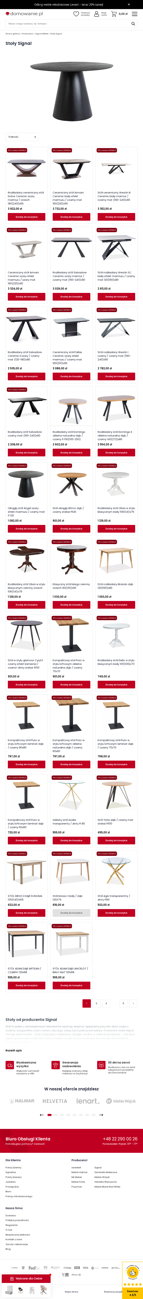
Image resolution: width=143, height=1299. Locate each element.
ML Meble (77, 1177)
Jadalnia (11, 1182)
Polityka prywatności (17, 1220)
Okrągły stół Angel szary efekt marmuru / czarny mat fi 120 (26, 511)
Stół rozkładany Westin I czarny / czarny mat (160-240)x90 (114, 355)
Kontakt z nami (14, 1239)
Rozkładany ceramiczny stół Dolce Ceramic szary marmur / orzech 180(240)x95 (26, 198)
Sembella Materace (106, 1172)
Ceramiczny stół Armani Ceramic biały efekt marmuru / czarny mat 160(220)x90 (68, 198)
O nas (9, 1229)
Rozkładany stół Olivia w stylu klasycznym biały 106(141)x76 (116, 510)
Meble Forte (78, 1182)
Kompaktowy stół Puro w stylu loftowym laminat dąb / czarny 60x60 (26, 823)
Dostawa (11, 1215)
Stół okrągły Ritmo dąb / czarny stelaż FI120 (68, 510)
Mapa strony (71, 1291)
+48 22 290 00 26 (120, 1139)
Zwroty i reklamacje (17, 1244)
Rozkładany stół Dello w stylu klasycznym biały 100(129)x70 (116, 662)
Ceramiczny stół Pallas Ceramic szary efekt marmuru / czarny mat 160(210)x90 (67, 357)
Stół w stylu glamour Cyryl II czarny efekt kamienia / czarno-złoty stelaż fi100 (25, 663)
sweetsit (76, 1167)
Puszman (77, 1186)
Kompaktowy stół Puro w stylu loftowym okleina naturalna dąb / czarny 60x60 (69, 745)
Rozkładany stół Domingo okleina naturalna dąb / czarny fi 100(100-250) (69, 435)
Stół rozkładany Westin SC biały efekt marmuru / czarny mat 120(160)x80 (116, 276)
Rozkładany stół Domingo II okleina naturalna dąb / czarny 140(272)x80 (115, 435)
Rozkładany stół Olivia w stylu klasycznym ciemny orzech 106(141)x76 (26, 587)
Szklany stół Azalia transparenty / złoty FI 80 (69, 821)
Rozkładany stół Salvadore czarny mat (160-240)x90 (25, 433)
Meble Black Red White (107, 1186)
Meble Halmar (80, 1172)
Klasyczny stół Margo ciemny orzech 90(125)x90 (71, 586)
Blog (8, 1249)
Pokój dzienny (13, 1167)
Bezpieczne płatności (18, 1234)
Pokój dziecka (13, 1177)
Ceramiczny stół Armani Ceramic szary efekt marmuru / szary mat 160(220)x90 (23, 278)
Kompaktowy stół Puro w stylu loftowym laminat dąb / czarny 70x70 (115, 743)
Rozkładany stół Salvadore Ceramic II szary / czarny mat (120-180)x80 (25, 355)
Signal (98, 1167)
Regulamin (12, 1225)
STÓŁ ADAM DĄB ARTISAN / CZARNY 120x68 (24, 970)
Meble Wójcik (102, 1177)
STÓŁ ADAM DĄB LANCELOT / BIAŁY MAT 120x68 (70, 970)
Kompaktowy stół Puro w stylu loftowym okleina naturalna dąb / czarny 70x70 (69, 665)
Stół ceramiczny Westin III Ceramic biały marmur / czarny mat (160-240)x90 (114, 196)
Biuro (8, 1191)
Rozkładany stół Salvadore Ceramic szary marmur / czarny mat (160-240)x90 (70, 276)
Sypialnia (11, 1172)
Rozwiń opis (14, 1050)
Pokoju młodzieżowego (19, 1196)
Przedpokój (12, 1186)
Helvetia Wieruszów (106, 1182)
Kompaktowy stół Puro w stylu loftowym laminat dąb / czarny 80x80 (26, 743)
